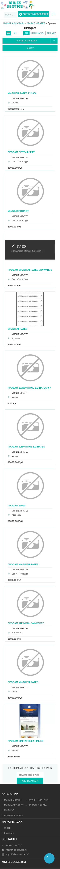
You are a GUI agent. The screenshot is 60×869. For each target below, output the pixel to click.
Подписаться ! (30, 780)
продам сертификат (21, 152)
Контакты (9, 833)
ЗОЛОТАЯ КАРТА (37, 805)
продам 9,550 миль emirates (26, 446)
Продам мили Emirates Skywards (30, 270)
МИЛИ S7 (9, 810)
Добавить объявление (35, 14)
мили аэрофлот (18, 211)
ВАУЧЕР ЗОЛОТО (13, 815)
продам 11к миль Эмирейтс (26, 623)
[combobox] (10, 15)
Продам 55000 (16, 505)
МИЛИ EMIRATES (13, 800)
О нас (7, 828)
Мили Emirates (17, 329)
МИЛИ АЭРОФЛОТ (14, 805)
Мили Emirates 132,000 (22, 93)
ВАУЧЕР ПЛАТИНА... (39, 800)
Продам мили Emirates (23, 564)
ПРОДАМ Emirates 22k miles (25, 741)
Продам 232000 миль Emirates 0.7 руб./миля (29, 388)
